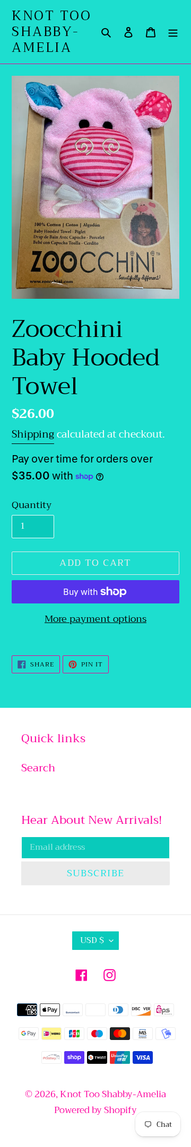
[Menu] (173, 32)
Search (38, 768)
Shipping (33, 434)
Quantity (31, 505)
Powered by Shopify (95, 1110)
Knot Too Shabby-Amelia (51, 32)
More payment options (95, 619)
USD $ (92, 940)
